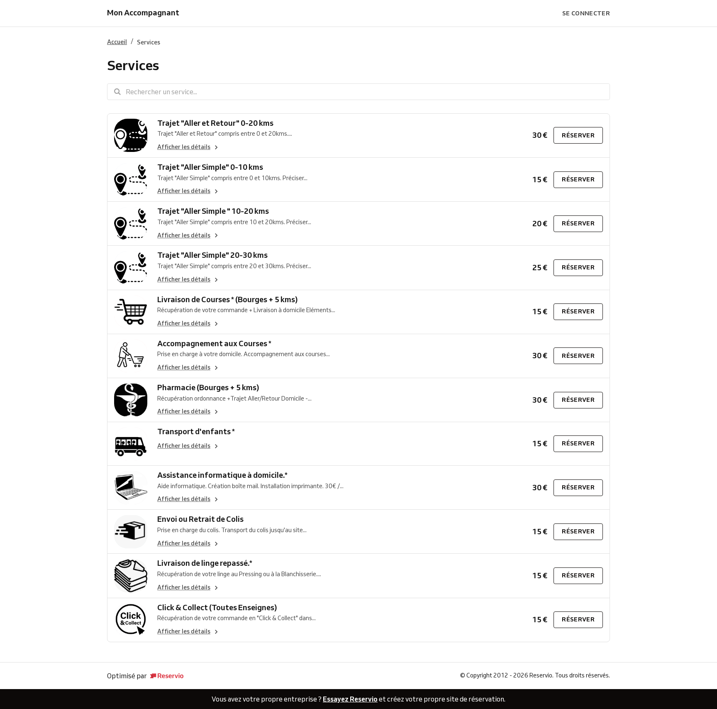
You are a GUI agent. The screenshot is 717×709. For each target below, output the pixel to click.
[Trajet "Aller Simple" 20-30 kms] (130, 267)
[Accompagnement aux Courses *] (130, 356)
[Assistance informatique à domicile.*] (130, 487)
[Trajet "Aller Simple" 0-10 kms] (130, 179)
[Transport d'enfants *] (130, 443)
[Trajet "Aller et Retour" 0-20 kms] (130, 135)
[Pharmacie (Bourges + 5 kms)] (130, 400)
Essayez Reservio (350, 699)
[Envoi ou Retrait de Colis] (130, 531)
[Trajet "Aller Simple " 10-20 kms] (130, 223)
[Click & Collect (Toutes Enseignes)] (130, 620)
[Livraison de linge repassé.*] (130, 575)
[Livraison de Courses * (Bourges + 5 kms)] (130, 312)
